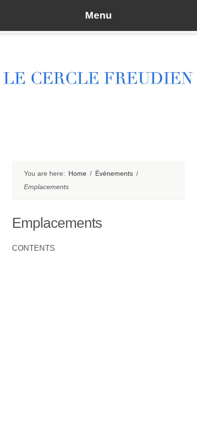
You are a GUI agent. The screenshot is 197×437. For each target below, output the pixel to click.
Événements (114, 173)
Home (77, 173)
